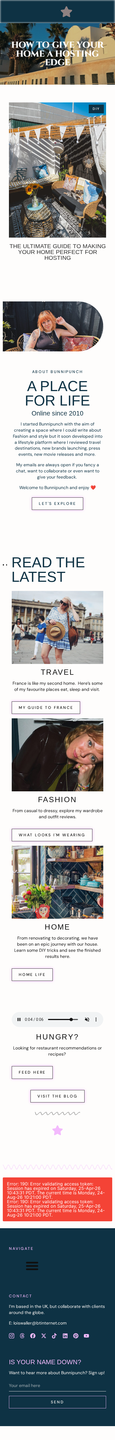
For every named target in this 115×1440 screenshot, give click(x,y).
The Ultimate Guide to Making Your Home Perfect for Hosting (57, 252)
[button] (66, 11)
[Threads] (22, 1335)
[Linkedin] (65, 1335)
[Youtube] (86, 1335)
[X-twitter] (43, 1335)
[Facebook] (33, 1335)
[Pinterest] (75, 1335)
